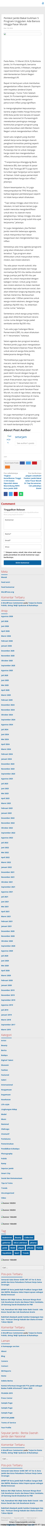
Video (3, 1198)
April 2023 (5, 798)
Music (3, 1119)
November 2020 (8, 936)
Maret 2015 (6, 1029)
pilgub (21, 1248)
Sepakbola (6, 1253)
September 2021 (8, 887)
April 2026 (5, 631)
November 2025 (8, 656)
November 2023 (8, 769)
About (3, 1351)
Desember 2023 (7, 764)
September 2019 (8, 1000)
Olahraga (5, 1129)
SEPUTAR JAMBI (7, 1418)
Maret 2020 (6, 975)
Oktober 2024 (7, 715)
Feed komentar (7, 587)
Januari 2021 (6, 926)
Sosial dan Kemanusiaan (11, 1178)
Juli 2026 (4, 621)
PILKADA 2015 (7, 1393)
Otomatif (5, 1134)
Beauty (4, 1045)
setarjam (21, 437)
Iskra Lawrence (20, 1243)
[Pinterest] (35, 463)
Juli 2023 (4, 783)
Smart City (5, 1173)
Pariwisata (5, 1139)
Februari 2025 (7, 700)
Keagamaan (6, 1090)
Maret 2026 (6, 636)
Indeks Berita (7, 1381)
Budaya (4, 1055)
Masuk (4, 577)
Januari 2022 (6, 867)
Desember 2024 (7, 705)
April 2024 (5, 744)
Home (3, 1376)
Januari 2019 (6, 1015)
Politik (4, 1158)
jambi (4, 1248)
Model (3, 1114)
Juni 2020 (5, 961)
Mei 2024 (5, 739)
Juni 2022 (5, 847)
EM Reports (6, 1371)
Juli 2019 (4, 1010)
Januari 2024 (6, 759)
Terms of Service (8, 1422)
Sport (17, 1253)
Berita (3, 1050)
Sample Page (6, 1403)
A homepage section (10, 1346)
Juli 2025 (4, 675)
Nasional (5, 1124)
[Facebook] (23, 463)
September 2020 (8, 946)
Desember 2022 (7, 818)
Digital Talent (7, 1060)
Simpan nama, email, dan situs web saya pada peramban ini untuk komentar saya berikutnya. (22, 554)
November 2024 (8, 710)
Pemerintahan (7, 1144)
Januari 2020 (6, 985)
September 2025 (8, 665)
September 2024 (8, 719)
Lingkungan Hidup (9, 1109)
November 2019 (8, 995)
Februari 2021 (7, 921)
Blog (3, 1356)
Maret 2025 (6, 695)
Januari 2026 (6, 646)
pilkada (30, 1248)
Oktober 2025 (7, 660)
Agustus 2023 (7, 779)
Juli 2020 (4, 956)
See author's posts (25, 443)
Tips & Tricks (7, 1183)
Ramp (3, 1163)
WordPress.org (7, 592)
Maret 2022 (6, 862)
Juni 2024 (5, 734)
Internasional (7, 1085)
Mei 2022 (5, 852)
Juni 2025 (5, 680)
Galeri (3, 1080)
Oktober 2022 (7, 828)
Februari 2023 (7, 808)
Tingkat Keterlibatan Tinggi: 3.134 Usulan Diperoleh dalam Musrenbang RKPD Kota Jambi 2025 (12, 480)
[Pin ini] (16, 494)
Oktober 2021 (7, 882)
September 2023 (8, 774)
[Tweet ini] (11, 494)
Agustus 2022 (7, 838)
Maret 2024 (6, 749)
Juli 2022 (4, 842)
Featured (5, 1075)
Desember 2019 (7, 990)
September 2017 (8, 1024)
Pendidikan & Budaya (10, 1149)
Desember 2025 (7, 651)
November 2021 (8, 877)
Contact (4, 1366)
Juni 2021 (5, 902)
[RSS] (8, 467)
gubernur (6, 1243)
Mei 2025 (5, 685)
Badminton (7, 1237)
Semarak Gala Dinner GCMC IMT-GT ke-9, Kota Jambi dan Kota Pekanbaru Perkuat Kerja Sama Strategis (21, 1282)
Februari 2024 (7, 754)
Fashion (4, 1070)
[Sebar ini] (6, 494)
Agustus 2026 (7, 616)
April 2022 (5, 857)
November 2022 (8, 823)
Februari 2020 (7, 980)
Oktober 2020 (7, 941)
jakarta (33, 1243)
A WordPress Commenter (12, 603)
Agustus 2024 (7, 724)
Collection (28, 1237)
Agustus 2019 (7, 1005)
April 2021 (5, 911)
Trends (4, 1188)
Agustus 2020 (7, 951)
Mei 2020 (5, 965)
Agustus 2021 (7, 892)
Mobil (12, 1248)
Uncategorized (7, 1193)
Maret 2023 (6, 803)
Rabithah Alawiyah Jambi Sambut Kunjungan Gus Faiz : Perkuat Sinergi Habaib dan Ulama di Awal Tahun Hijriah (22, 1319)
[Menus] (43, 3)
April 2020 (5, 970)
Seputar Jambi (7, 1168)
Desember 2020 (7, 931)
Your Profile (6, 1427)
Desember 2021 (7, 872)
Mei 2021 (5, 906)
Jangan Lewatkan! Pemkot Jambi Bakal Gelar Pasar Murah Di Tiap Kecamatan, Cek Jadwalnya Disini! (32, 480)
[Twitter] (29, 463)
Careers (4, 1361)
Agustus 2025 (7, 670)
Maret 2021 (6, 916)
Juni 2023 (5, 788)
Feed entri (5, 582)
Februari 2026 (7, 641)
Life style (5, 1104)
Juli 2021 (4, 897)
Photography (6, 1153)
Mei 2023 (5, 793)
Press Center (6, 1398)
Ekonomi (5, 1065)
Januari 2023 (6, 813)
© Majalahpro (6, 1518)
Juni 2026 (5, 626)
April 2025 (5, 690)
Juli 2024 (4, 729)
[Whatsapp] (21, 494)
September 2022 (8, 833)
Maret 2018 (6, 1020)
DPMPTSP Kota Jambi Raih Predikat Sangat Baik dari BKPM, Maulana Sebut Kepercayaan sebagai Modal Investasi (22, 1292)
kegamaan (6, 1094)
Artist (3, 1040)
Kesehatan (6, 1099)
